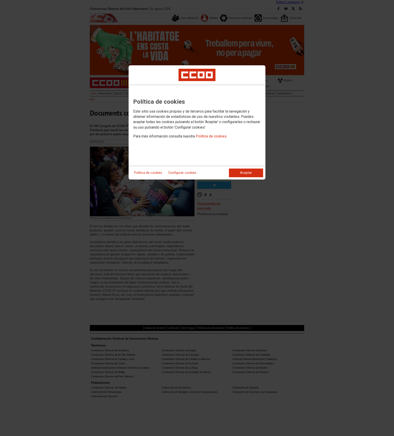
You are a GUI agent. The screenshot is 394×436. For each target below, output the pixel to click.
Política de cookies (211, 136)
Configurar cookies (182, 173)
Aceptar (246, 173)
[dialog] (197, 122)
